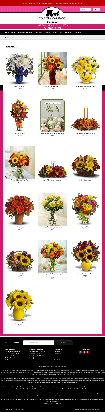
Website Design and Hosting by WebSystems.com (87, 409)
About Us (57, 351)
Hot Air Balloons (10, 32)
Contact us (57, 354)
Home (6, 37)
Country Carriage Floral (52, 15)
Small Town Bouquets (25, 32)
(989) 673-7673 (53, 28)
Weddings (78, 32)
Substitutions (58, 360)
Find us (7, 360)
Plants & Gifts (57, 32)
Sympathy (68, 32)
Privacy (56, 358)
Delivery (56, 356)
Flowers (47, 32)
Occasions (38, 32)
